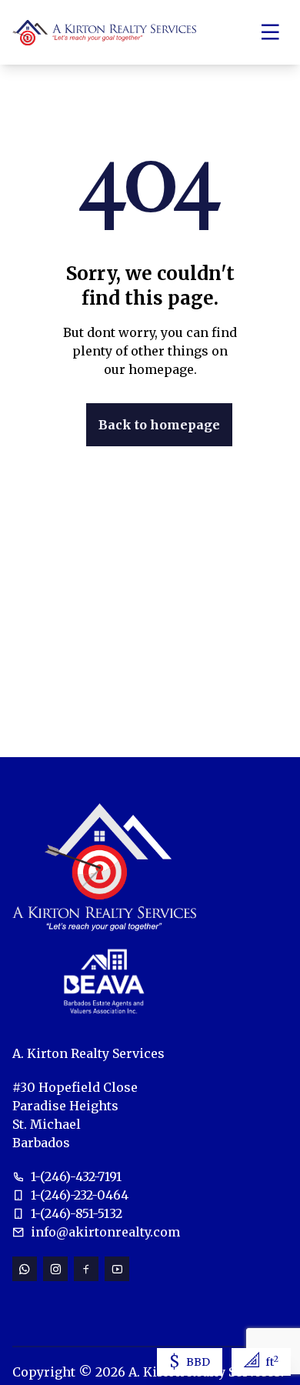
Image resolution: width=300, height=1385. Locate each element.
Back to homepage (159, 424)
